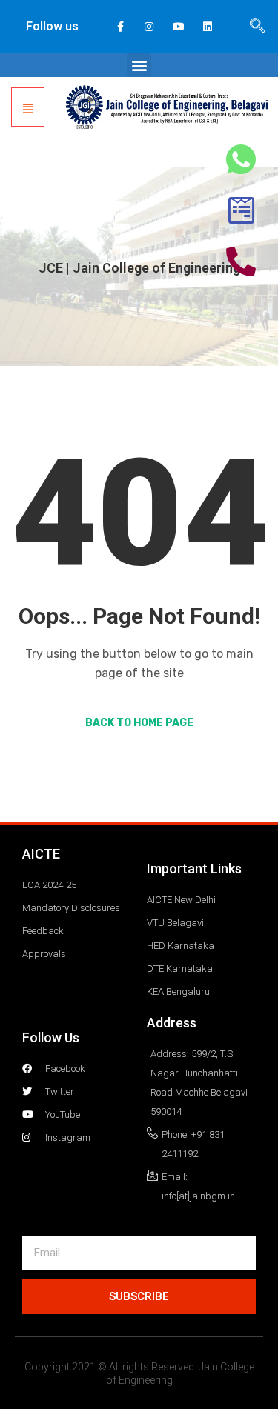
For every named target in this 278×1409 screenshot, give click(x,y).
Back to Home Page (139, 722)
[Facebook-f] (120, 26)
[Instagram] (149, 26)
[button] (139, 65)
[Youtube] (178, 26)
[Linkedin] (207, 26)
